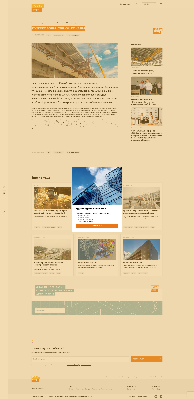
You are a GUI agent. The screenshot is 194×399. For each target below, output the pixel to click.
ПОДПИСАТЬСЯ (97, 226)
